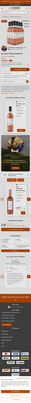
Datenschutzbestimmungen (23, 378)
